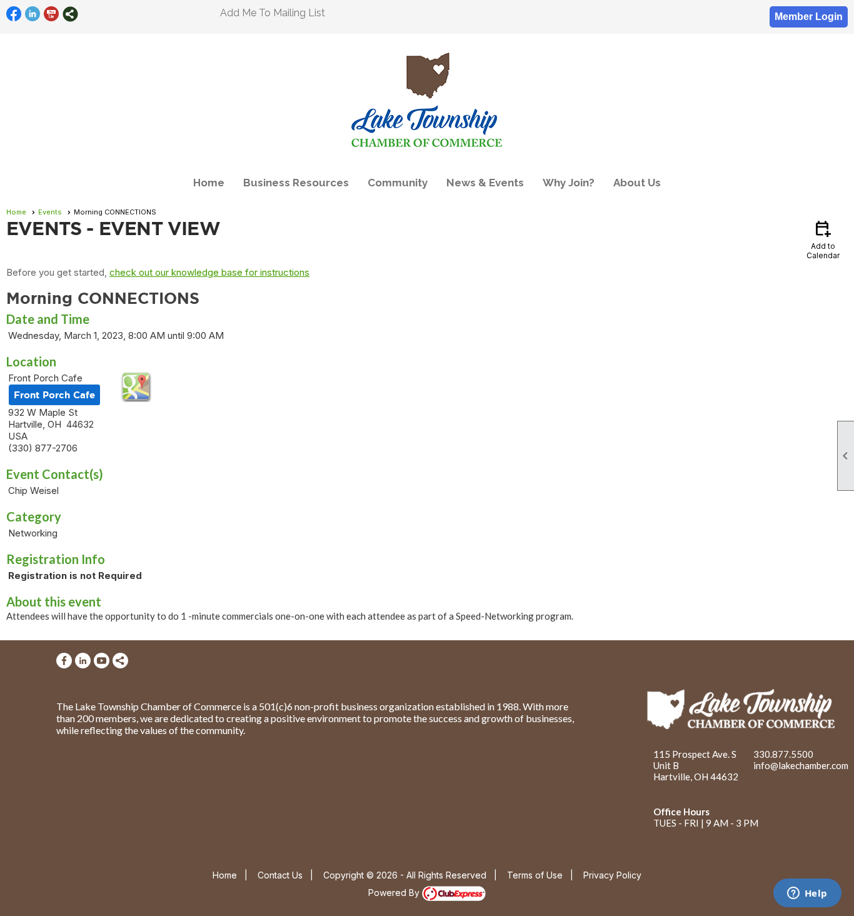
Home (208, 182)
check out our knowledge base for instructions (209, 272)
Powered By (395, 892)
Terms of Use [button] (535, 875)
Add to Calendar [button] (823, 239)
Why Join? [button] (569, 182)
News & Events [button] (485, 182)
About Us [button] (637, 182)
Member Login (809, 16)
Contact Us (280, 875)
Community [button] (398, 182)
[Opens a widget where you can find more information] (807, 894)
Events (50, 212)
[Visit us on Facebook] (14, 14)
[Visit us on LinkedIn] (33, 14)
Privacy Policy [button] (612, 875)
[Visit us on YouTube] (51, 14)
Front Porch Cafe (54, 395)
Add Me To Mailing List (272, 13)
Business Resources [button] (296, 182)
